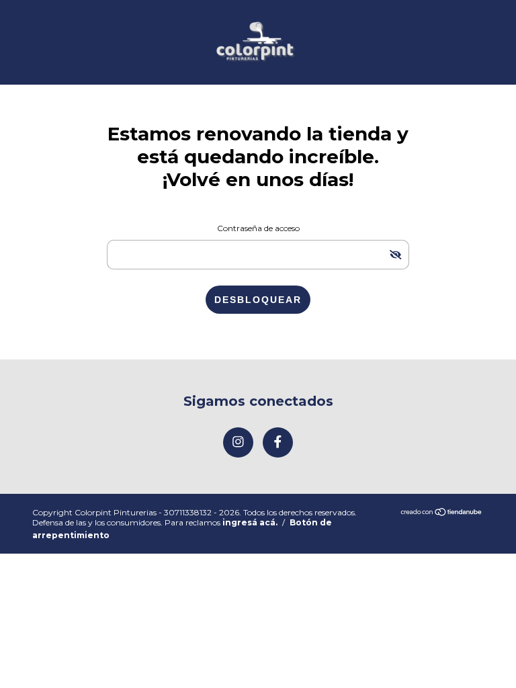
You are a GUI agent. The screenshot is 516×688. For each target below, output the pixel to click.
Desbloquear (258, 299)
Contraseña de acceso (258, 228)
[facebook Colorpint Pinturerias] (278, 442)
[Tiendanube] (442, 513)
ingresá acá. (249, 522)
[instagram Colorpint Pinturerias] (238, 442)
